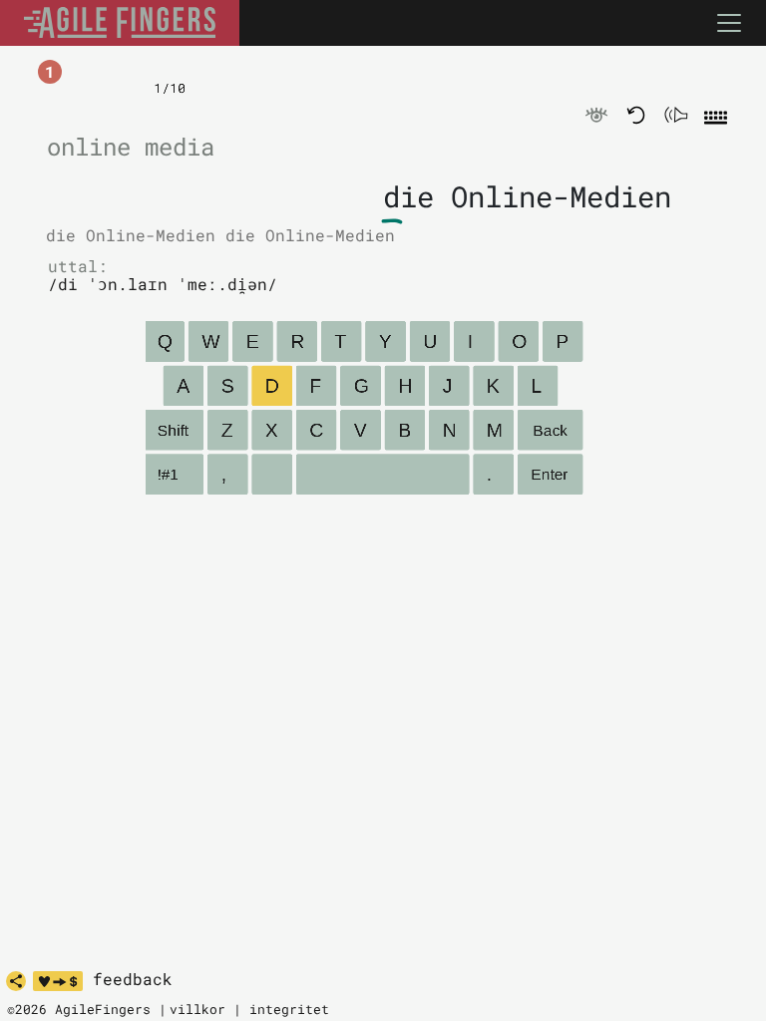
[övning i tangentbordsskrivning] (119, 23)
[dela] (16, 981)
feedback (133, 979)
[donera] (58, 981)
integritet (289, 1009)
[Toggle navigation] (729, 23)
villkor (197, 1009)
